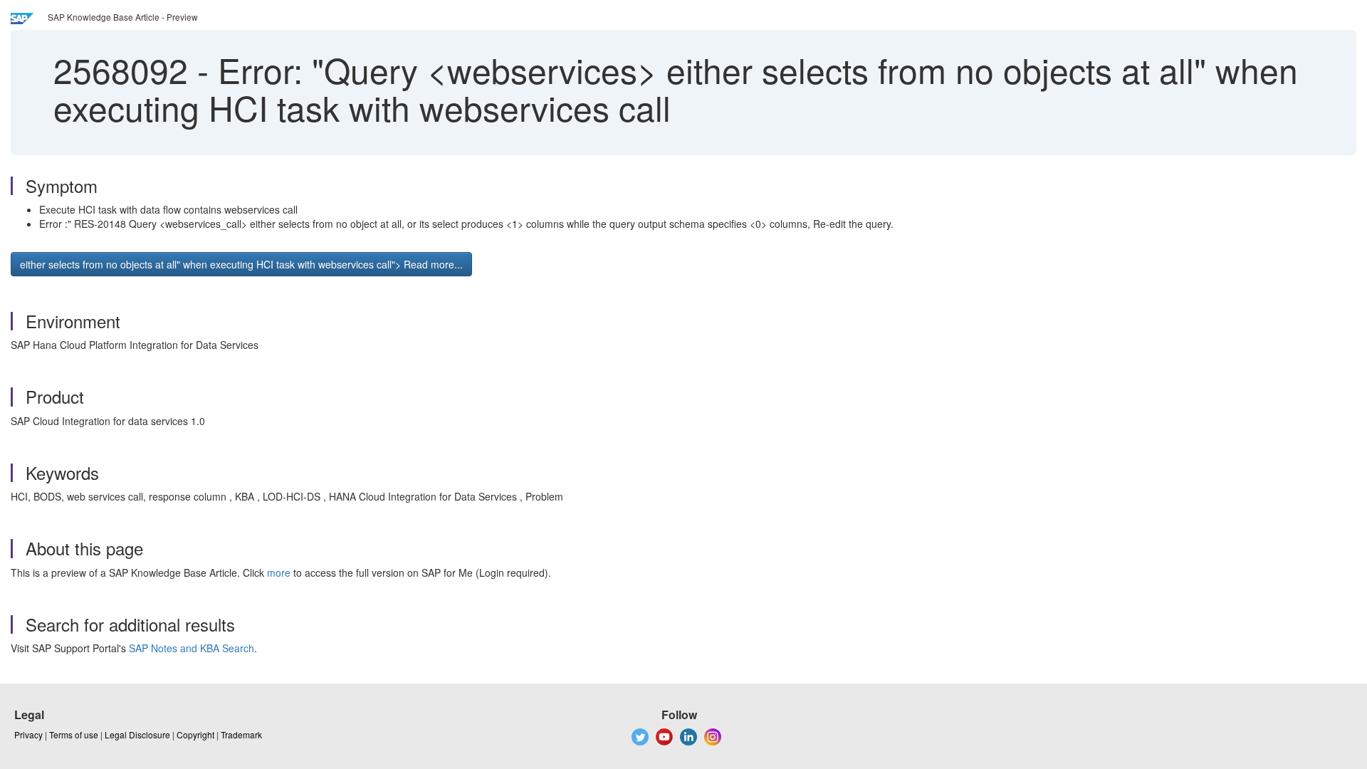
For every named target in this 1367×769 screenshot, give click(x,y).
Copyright (195, 734)
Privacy (28, 734)
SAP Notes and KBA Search (191, 648)
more (278, 572)
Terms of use (73, 734)
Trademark (241, 734)
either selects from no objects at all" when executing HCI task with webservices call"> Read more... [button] (241, 264)
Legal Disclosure (137, 734)
